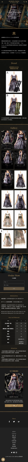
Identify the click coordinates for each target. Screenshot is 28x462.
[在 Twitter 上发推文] (14, 422)
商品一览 (14, 435)
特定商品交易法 (14, 448)
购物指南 (14, 437)
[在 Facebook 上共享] (9, 422)
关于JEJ (13, 431)
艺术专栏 (14, 442)
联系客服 (14, 446)
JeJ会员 (14, 438)
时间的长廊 (14, 440)
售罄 (14, 288)
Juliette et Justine (12, 456)
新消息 (14, 444)
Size (5, 281)
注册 (14, 405)
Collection (14, 433)
